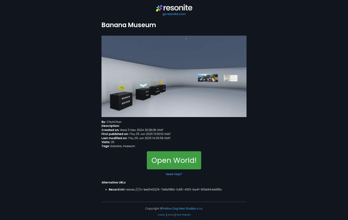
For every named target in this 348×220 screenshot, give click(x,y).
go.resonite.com (174, 14)
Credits (161, 214)
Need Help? (174, 174)
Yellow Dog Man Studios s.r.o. (183, 209)
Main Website (183, 214)
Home (171, 214)
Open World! (174, 160)
